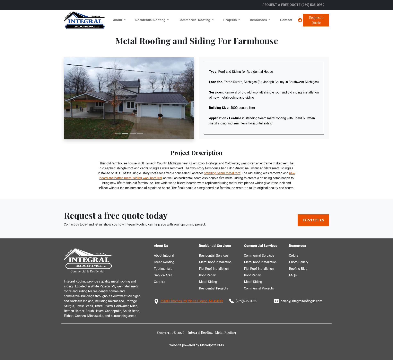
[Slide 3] (133, 133)
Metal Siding (208, 282)
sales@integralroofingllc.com (301, 301)
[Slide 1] (118, 133)
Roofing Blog (298, 269)
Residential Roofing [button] (150, 20)
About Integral (164, 255)
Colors (293, 255)
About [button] (118, 20)
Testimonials (163, 269)
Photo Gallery (298, 262)
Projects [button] (230, 20)
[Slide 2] (125, 133)
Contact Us (313, 220)
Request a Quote (316, 20)
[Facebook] (300, 20)
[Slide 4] (140, 133)
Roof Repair (207, 275)
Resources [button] (259, 20)
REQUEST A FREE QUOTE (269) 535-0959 (293, 5)
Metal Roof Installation (215, 262)
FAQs (293, 275)
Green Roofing (164, 262)
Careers (159, 282)
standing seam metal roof (222, 173)
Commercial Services (259, 255)
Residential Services (214, 255)
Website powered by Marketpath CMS (196, 345)
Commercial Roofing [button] (194, 20)
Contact (286, 20)
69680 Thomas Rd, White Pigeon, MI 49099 (191, 301)
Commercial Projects (259, 288)
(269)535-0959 (246, 301)
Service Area (163, 275)
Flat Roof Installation (214, 269)
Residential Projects (213, 288)
